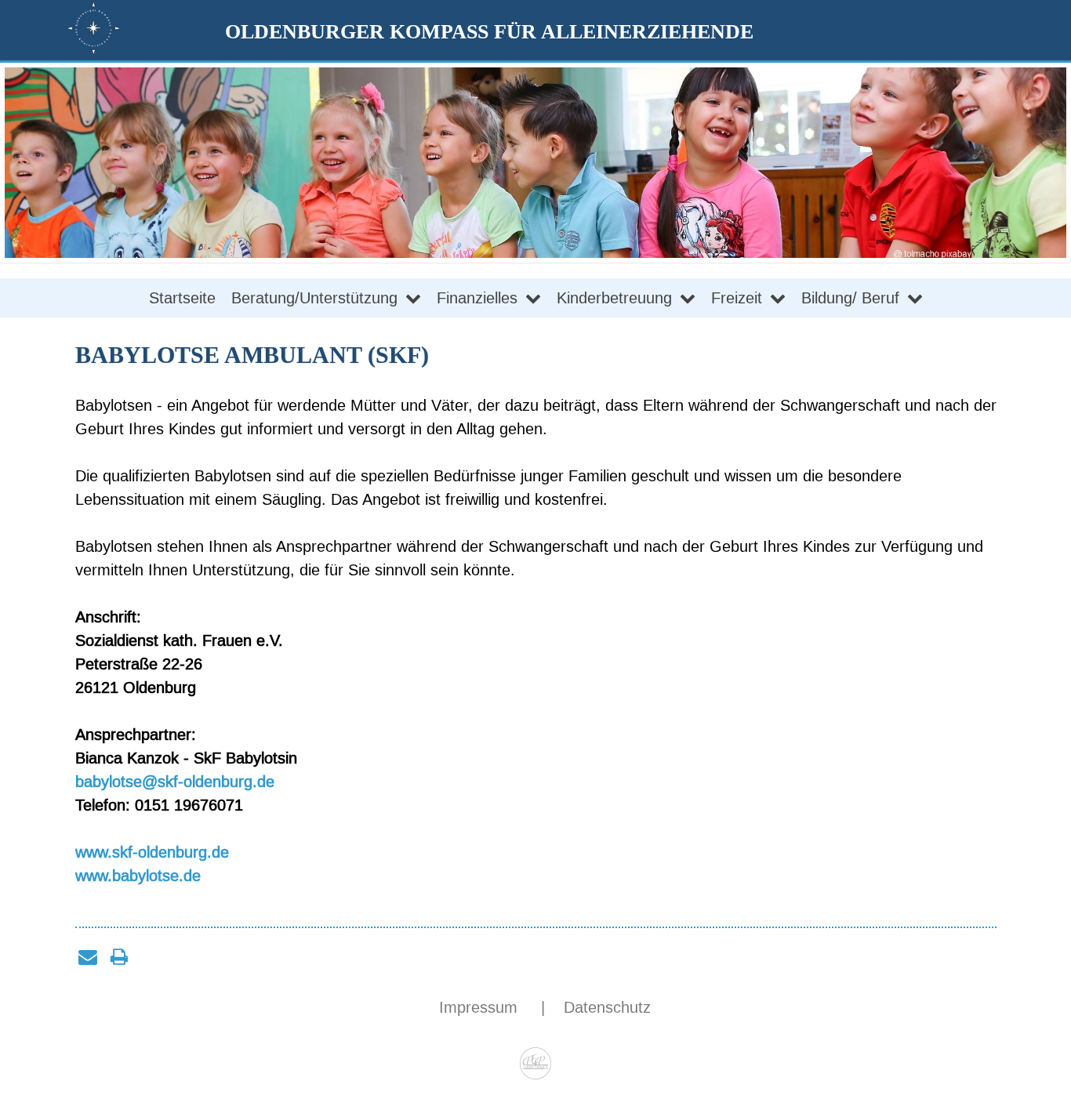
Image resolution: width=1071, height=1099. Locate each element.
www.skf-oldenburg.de (152, 852)
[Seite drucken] (119, 956)
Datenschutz (607, 1007)
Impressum (480, 1007)
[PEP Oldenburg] (536, 1057)
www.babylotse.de (138, 875)
